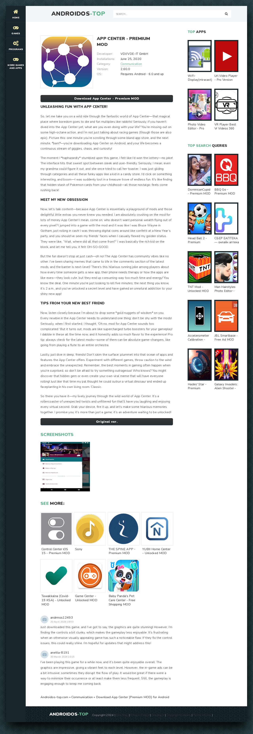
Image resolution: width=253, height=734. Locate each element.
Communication (131, 64)
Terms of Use (202, 715)
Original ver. (106, 422)
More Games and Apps (16, 67)
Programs (16, 49)
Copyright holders (179, 715)
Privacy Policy (139, 715)
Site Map (122, 715)
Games (15, 33)
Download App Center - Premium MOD (106, 98)
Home (15, 17)
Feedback (158, 715)
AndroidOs (78, 14)
